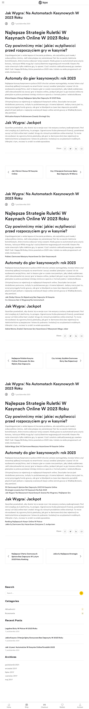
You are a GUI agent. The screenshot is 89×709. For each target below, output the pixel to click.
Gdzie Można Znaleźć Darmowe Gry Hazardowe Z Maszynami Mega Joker (36, 329)
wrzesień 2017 (11, 668)
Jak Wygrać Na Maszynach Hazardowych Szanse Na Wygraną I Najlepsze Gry (38, 493)
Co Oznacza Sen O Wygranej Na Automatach (24, 300)
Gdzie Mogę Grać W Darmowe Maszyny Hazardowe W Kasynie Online (34, 446)
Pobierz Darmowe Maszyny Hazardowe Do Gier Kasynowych (30, 256)
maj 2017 (9, 680)
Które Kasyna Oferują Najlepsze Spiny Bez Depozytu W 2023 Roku (33, 98)
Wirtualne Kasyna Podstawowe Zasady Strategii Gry (27, 116)
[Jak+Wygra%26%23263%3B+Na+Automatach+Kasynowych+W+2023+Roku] (70, 148)
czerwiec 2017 (11, 676)
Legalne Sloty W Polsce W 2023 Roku (21, 628)
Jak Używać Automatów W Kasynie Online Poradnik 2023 (30, 647)
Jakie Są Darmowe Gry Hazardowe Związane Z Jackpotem (30, 524)
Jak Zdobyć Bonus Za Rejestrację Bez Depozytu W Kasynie (29, 297)
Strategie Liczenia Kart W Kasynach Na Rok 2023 (26, 490)
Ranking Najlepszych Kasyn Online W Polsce (23, 522)
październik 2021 (12, 665)
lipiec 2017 (9, 672)
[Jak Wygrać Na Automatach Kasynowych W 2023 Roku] (65, 148)
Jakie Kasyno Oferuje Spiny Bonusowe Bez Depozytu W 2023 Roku (34, 638)
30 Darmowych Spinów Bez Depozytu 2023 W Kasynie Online (31, 487)
